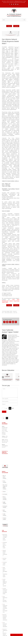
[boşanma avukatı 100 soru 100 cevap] (5, 524)
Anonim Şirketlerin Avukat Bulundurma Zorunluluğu (16, 2)
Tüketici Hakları (4, 518)
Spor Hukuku (4, 510)
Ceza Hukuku (4, 481)
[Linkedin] (18, 4)
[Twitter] (13, 4)
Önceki (9, 26)
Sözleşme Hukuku (5, 506)
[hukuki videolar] (5, 465)
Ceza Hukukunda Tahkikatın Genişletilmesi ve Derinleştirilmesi (5, 608)
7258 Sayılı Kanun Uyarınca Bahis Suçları (5, 545)
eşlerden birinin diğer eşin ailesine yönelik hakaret (10, 146)
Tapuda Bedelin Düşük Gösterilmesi (5, 553)
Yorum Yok (15, 312)
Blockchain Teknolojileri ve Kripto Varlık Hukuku (5, 537)
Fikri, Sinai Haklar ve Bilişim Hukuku (5, 486)
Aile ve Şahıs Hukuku (8, 312)
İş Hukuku (5, 494)
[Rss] (11, 4)
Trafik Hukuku (4, 514)
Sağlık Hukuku (4, 502)
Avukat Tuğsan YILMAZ (8, 311)
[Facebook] (9, 4)
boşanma (4, 247)
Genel (4, 491)
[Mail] (16, 322)
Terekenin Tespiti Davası (5, 563)
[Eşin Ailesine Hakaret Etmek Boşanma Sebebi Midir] (10, 33)
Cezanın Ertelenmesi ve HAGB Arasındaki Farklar (5, 591)
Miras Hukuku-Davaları (5, 498)
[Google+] (10, 322)
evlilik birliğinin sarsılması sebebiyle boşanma (10, 133)
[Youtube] (15, 4)
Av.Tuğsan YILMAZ (6, 293)
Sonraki (16, 26)
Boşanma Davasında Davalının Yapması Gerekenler (5, 617)
